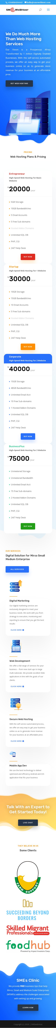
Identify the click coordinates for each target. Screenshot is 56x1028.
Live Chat (28, 823)
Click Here (16, 630)
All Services (17, 569)
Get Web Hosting (19, 83)
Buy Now (28, 257)
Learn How (28, 1008)
